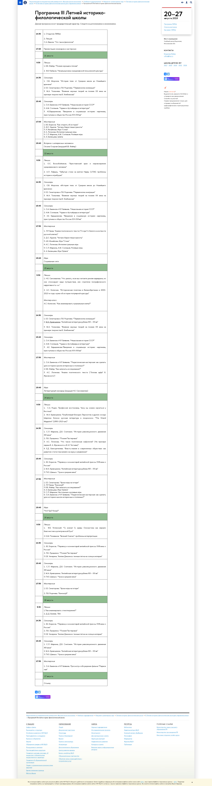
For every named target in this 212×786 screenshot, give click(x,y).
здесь (142, 782)
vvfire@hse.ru (168, 56)
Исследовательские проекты (100, 730)
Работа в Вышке (31, 773)
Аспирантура (63, 744)
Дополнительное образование (69, 747)
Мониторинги (95, 733)
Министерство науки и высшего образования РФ (167, 728)
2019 (170, 65)
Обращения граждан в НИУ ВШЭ (36, 744)
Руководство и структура (34, 730)
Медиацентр (128, 739)
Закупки (28, 741)
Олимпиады (62, 733)
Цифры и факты (31, 727)
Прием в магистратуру (66, 741)
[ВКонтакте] (165, 74)
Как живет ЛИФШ (170, 30)
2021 (180, 65)
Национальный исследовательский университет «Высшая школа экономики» (50, 715)
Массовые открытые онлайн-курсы (168, 735)
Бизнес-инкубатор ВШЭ (66, 753)
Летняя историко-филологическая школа (129, 715)
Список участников (170, 27)
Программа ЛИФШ (170, 24)
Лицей (61, 727)
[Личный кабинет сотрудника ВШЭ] (186, 2)
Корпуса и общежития (33, 739)
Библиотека (128, 727)
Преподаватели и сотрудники (35, 736)
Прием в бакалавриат (66, 736)
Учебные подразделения (85, 715)
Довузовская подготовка (67, 730)
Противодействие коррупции (35, 750)
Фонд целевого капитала (34, 747)
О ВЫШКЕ (30, 724)
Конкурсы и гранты (97, 744)
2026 (185, 65)
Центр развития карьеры (67, 750)
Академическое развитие (99, 741)
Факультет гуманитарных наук (105, 715)
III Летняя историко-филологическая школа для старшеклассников (167, 715)
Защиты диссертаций (98, 739)
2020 (175, 65)
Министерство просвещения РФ (167, 732)
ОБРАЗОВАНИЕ (65, 724)
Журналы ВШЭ (128, 741)
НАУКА (94, 724)
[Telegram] (168, 74)
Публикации (128, 744)
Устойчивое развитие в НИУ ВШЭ (37, 733)
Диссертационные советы (100, 736)
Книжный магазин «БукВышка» (133, 733)
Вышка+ (61, 739)
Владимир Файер (170, 54)
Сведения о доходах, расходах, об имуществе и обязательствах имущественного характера (37, 755)
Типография (128, 736)
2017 (165, 65)
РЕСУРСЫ (128, 724)
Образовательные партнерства (69, 756)
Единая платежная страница (35, 770)
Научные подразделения (99, 727)
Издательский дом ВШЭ (131, 730)
